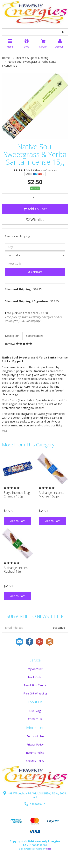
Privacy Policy (35, 744)
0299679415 (37, 804)
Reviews (10, 343)
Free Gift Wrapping (35, 693)
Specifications (34, 336)
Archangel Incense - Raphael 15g (17, 570)
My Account (35, 669)
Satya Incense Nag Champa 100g (17, 494)
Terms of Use (35, 736)
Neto (48, 848)
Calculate (36, 272)
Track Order (35, 677)
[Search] (63, 32)
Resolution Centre (35, 685)
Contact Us (35, 719)
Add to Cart (37, 209)
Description (12, 336)
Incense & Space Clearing (32, 58)
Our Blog (35, 711)
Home (6, 58)
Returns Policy (35, 752)
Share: (29, 173)
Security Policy (35, 761)
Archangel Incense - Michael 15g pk (52, 494)
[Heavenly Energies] (35, 12)
